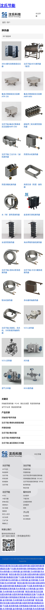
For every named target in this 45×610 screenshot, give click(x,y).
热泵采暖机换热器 (9, 184)
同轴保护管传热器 (9, 418)
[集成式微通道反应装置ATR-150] (11, 81)
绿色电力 (5, 505)
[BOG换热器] (33, 375)
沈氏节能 (7, 5)
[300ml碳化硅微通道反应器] (11, 50)
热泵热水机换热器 (31, 154)
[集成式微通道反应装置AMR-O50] (11, 111)
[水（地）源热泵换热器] (11, 201)
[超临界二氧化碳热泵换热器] (33, 111)
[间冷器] (33, 347)
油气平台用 (6, 407)
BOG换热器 (28, 388)
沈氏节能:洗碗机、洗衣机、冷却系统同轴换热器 (11, 330)
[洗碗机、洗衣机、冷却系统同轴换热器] (11, 314)
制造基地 (5, 472)
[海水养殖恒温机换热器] (33, 229)
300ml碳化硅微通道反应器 (11, 65)
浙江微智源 (26, 519)
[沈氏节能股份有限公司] (11, 15)
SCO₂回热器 (7, 361)
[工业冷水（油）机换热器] (11, 141)
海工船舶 (5, 508)
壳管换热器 (26, 472)
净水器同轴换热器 (31, 300)
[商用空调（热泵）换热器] (33, 171)
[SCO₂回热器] (11, 347)
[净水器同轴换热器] (33, 287)
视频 (24, 508)
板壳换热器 (26, 485)
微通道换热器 (16, 407)
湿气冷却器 (6, 388)
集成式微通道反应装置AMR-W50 (33, 95)
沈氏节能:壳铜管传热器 (11, 438)
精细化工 (5, 523)
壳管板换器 (6, 428)
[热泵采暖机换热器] (11, 171)
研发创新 (5, 478)
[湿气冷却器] (11, 375)
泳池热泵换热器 (8, 242)
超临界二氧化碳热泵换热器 (33, 125)
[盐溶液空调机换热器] (33, 201)
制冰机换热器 (7, 300)
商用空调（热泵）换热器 (33, 186)
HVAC (4, 496)
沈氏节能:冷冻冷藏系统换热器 (33, 271)
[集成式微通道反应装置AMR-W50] (33, 81)
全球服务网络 (27, 502)
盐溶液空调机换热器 (32, 215)
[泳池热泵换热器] (11, 229)
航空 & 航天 (6, 514)
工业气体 (5, 520)
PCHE (17, 403)
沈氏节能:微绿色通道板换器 (13, 423)
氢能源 (4, 511)
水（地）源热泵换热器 (11, 215)
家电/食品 (5, 502)
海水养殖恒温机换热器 (33, 242)
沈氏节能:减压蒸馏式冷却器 (13, 443)
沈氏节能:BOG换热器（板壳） (32, 65)
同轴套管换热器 (7, 403)
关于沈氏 (5, 469)
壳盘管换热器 (35, 403)
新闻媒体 (5, 482)
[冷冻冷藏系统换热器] (33, 257)
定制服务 (26, 505)
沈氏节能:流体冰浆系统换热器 (11, 271)
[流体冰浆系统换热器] (11, 257)
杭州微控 (26, 516)
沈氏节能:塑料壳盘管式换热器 (32, 475)
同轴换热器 (26, 469)
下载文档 (26, 499)
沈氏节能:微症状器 (9, 433)
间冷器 (26, 361)
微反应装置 (24, 403)
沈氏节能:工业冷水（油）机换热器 (11, 155)
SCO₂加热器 (29, 328)
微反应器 (26, 488)
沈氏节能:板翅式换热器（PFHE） (34, 482)
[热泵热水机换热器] (33, 141)
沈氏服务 (26, 496)
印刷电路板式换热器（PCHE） (33, 478)
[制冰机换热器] (11, 287)
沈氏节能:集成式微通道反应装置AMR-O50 (11, 125)
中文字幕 (38, 15)
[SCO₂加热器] (33, 314)
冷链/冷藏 (5, 499)
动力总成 (5, 517)
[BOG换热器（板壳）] (33, 50)
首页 (4, 22)
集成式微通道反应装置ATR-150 (11, 95)
